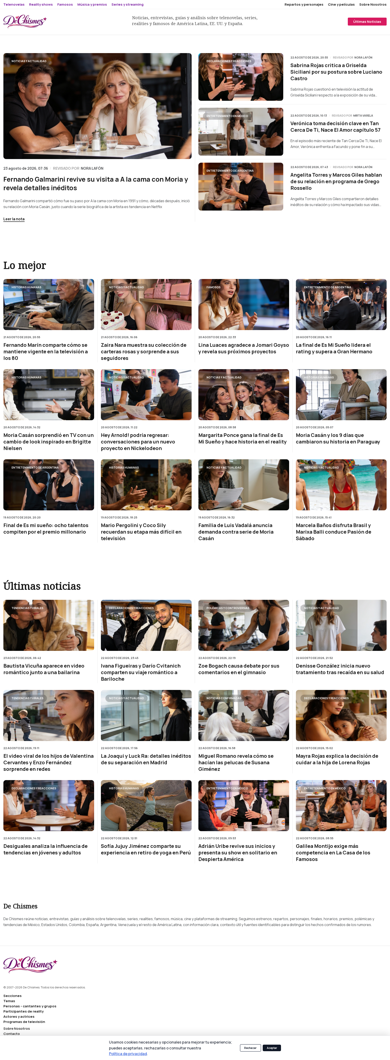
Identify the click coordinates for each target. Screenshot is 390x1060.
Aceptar (272, 1048)
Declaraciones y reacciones (229, 61)
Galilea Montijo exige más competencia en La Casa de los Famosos (333, 853)
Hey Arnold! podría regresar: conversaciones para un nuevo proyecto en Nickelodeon (138, 442)
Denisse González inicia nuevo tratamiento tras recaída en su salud (340, 669)
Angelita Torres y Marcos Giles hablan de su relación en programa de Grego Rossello (336, 181)
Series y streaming (127, 4)
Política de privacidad (128, 1053)
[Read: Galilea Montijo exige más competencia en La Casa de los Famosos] (341, 805)
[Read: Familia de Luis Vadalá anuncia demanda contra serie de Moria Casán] (243, 484)
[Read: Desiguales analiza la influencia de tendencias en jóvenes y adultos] (48, 805)
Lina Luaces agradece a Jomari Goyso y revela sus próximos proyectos (243, 348)
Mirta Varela (363, 115)
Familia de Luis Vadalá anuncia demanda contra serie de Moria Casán (236, 532)
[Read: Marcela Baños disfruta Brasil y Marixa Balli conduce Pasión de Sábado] (341, 484)
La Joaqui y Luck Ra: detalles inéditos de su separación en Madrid (146, 759)
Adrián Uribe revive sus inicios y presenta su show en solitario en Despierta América (237, 853)
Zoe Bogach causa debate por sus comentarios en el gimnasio (238, 669)
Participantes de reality (23, 1011)
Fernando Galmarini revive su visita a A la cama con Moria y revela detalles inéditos (95, 183)
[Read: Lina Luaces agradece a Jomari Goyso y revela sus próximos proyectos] (243, 304)
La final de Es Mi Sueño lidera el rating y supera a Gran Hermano (334, 348)
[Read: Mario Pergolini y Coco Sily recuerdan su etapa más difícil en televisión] (146, 484)
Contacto (11, 1033)
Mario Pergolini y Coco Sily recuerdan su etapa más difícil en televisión (141, 532)
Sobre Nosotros (373, 4)
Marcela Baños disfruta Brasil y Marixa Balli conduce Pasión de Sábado (333, 532)
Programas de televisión (24, 1021)
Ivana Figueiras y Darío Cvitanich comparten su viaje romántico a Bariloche (141, 672)
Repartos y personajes (304, 4)
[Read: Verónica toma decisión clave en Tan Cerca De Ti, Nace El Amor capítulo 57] (240, 132)
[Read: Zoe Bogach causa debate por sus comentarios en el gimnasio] (243, 625)
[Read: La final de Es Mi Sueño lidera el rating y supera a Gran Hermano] (341, 304)
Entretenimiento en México (227, 116)
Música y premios (92, 4)
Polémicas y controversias (228, 608)
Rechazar (250, 1048)
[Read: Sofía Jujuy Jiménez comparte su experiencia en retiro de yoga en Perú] (146, 805)
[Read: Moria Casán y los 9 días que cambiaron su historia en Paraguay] (341, 394)
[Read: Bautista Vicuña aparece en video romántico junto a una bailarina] (48, 625)
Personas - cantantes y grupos (29, 1006)
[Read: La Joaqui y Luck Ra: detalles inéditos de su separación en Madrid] (146, 715)
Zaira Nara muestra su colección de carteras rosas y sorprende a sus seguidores (143, 351)
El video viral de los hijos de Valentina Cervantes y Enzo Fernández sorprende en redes (48, 762)
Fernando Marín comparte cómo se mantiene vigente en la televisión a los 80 (45, 351)
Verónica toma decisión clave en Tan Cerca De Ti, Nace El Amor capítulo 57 (335, 126)
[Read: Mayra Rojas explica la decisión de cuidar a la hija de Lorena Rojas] (341, 715)
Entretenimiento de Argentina (230, 171)
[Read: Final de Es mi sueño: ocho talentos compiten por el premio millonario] (48, 484)
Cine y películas (341, 4)
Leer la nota (14, 218)
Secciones (12, 995)
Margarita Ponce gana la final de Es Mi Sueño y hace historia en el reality (242, 438)
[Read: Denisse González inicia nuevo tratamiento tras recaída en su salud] (341, 625)
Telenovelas (14, 4)
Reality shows (41, 4)
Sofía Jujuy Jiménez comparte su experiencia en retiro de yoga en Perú (146, 849)
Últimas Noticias (367, 21)
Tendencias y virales (27, 608)
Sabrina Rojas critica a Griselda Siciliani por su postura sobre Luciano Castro (336, 72)
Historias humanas (26, 287)
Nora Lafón (363, 57)
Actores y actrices (19, 1016)
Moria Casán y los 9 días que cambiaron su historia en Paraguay (338, 438)
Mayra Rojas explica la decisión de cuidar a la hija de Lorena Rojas (337, 759)
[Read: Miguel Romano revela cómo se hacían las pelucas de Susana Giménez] (243, 715)
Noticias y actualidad (29, 61)
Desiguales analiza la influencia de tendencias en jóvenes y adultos (45, 849)
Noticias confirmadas (224, 698)
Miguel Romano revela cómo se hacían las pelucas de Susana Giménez (236, 762)
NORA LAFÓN (92, 168)
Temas (9, 1001)
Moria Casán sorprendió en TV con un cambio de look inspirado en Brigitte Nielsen (48, 442)
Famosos (65, 4)
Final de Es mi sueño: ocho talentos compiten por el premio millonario (45, 528)
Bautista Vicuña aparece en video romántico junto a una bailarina (43, 669)
